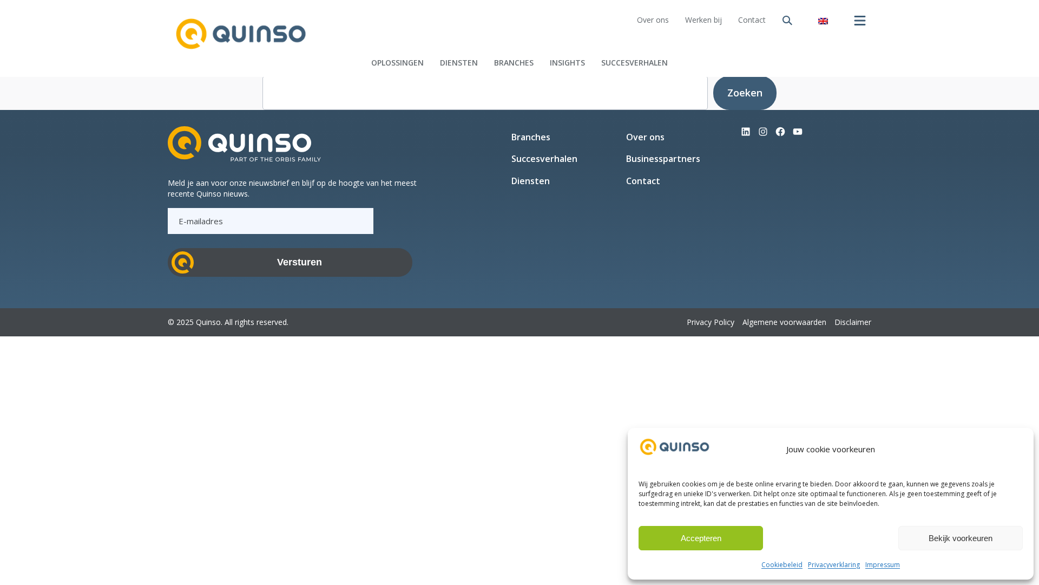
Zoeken (744, 92)
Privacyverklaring (834, 564)
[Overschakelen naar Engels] (823, 20)
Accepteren (701, 538)
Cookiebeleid (782, 564)
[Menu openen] (860, 20)
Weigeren (830, 538)
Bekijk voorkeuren (960, 538)
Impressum (882, 564)
